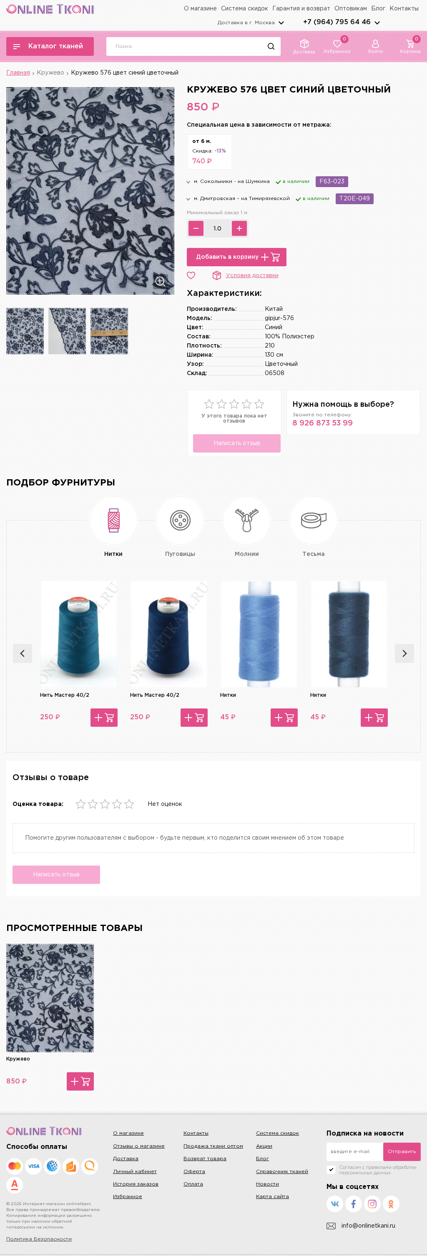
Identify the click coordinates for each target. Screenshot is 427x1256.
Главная (18, 72)
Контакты (404, 8)
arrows (377, 22)
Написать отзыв (237, 443)
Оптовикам (350, 8)
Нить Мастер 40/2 (64, 695)
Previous (22, 653)
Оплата (193, 1184)
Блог (378, 8)
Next (404, 653)
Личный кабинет (135, 1171)
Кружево (50, 72)
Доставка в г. (246, 22)
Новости (267, 1184)
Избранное (127, 1196)
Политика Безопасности (39, 1239)
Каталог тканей (55, 46)
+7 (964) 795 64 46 (337, 22)
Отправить (402, 1151)
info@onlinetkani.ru (368, 1225)
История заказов (135, 1184)
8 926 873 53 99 (322, 423)
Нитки (228, 695)
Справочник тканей (282, 1171)
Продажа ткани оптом (213, 1146)
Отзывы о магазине (139, 1146)
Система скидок (244, 8)
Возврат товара (204, 1158)
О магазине (200, 8)
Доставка (125, 1158)
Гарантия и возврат (301, 8)
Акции (264, 1146)
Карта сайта (272, 1196)
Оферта (194, 1171)
